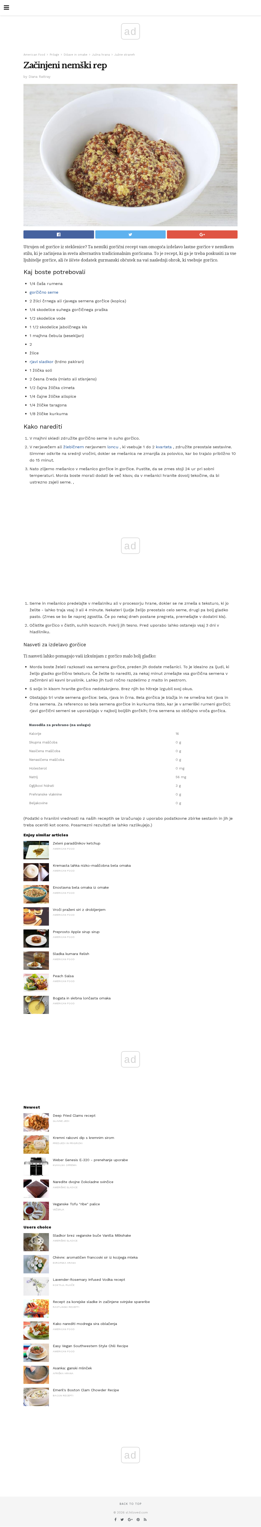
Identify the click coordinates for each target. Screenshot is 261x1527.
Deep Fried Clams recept (74, 1115)
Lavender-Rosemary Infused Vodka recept (89, 1279)
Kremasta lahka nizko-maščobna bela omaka (92, 865)
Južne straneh (124, 54)
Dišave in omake (75, 54)
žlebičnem (73, 446)
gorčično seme (44, 292)
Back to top (130, 1504)
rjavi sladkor (42, 361)
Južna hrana (101, 54)
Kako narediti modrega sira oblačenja (85, 1324)
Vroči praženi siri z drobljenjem (79, 910)
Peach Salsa (63, 976)
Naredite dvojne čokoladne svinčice (83, 1182)
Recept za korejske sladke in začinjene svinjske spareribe (101, 1302)
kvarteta (164, 446)
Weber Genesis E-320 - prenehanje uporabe (90, 1160)
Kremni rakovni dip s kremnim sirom (83, 1138)
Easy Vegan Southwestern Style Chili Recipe (90, 1346)
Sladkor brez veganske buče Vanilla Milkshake (92, 1235)
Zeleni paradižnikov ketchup (76, 843)
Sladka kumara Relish (71, 954)
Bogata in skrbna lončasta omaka (82, 998)
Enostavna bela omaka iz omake (81, 887)
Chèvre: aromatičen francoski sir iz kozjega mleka (95, 1257)
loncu (113, 446)
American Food (34, 54)
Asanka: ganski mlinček (72, 1368)
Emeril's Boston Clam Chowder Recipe (86, 1390)
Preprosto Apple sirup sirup (76, 932)
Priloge (54, 54)
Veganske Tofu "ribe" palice (76, 1204)
